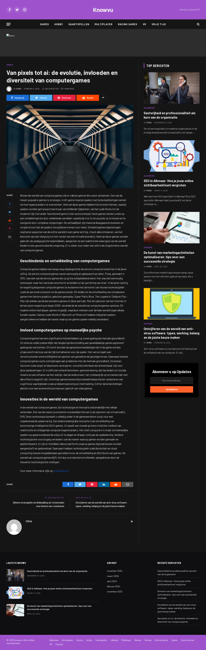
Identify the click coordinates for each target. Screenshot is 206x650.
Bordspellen (67, 640)
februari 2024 (113, 586)
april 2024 (112, 581)
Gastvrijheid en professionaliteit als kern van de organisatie (170, 115)
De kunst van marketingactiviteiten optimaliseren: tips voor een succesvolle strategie (169, 257)
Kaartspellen (79, 24)
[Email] (9, 237)
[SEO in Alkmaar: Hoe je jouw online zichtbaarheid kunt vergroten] (172, 156)
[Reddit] (9, 220)
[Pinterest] (9, 228)
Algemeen (149, 108)
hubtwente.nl (61, 470)
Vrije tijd (159, 24)
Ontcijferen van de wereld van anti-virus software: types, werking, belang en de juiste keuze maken (171, 333)
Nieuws (138, 640)
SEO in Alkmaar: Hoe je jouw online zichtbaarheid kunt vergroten (168, 183)
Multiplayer (104, 24)
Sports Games (187, 640)
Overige (148, 247)
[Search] (198, 24)
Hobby (58, 24)
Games (44, 24)
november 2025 (114, 570)
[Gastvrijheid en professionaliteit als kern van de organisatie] (172, 88)
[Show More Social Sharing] (103, 98)
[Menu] (8, 24)
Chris (18, 89)
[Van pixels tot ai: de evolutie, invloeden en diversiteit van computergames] (69, 146)
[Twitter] (9, 212)
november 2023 (114, 591)
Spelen (174, 640)
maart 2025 (113, 576)
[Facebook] (9, 204)
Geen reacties (52, 89)
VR (144, 24)
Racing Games (127, 24)
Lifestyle (114, 640)
